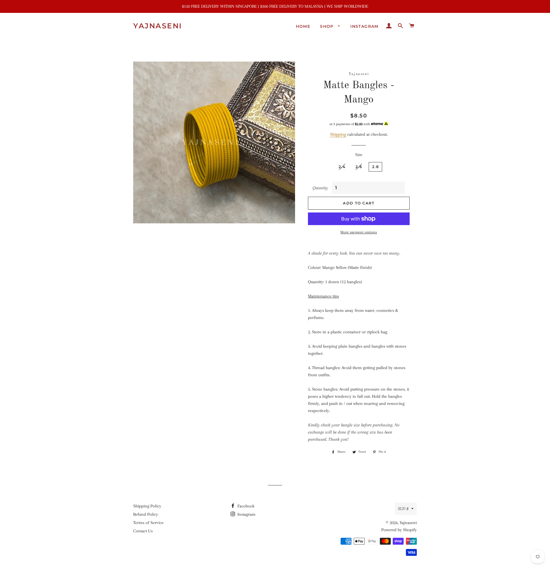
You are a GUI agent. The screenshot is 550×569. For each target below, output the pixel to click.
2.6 (358, 166)
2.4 (342, 166)
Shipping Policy (147, 506)
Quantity (320, 187)
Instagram (364, 26)
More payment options (358, 232)
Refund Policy (145, 514)
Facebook (245, 506)
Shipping (338, 134)
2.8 (375, 166)
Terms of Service (148, 522)
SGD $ (403, 508)
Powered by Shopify (399, 529)
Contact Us (143, 530)
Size (358, 154)
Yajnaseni (157, 25)
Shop (327, 26)
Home (303, 26)
